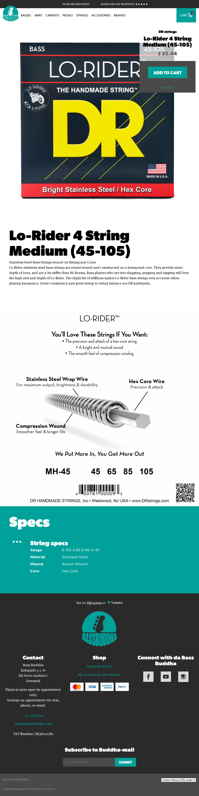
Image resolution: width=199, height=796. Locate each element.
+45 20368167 (33, 715)
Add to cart (168, 72)
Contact (50, 789)
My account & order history (99, 674)
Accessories (101, 15)
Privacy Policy (35, 789)
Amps (38, 15)
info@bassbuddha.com (33, 723)
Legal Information (14, 789)
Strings (82, 15)
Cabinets (52, 15)
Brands (119, 15)
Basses (26, 15)
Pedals (68, 15)
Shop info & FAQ (99, 666)
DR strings (168, 31)
